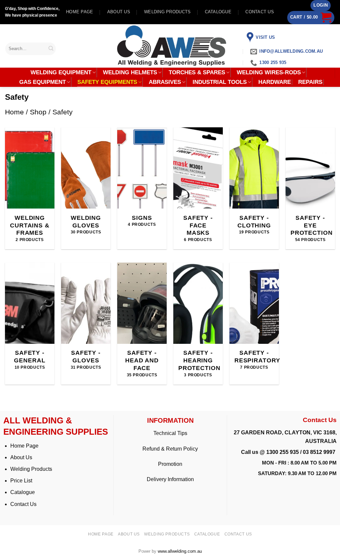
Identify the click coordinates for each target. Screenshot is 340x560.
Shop (38, 112)
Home (14, 112)
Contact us (259, 11)
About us (118, 11)
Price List (21, 480)
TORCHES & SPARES (197, 72)
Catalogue (218, 11)
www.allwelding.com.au (180, 551)
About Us (21, 457)
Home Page (24, 446)
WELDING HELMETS (130, 72)
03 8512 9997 (320, 452)
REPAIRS (310, 82)
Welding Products (167, 11)
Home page (79, 11)
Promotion (170, 464)
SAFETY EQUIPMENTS (107, 82)
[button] (320, 5)
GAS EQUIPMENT (42, 82)
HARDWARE (274, 82)
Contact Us (23, 504)
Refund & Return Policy (170, 449)
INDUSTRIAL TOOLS (220, 82)
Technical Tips (170, 433)
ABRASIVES (165, 82)
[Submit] (51, 48)
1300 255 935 (282, 452)
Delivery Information (170, 479)
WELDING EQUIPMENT (61, 72)
